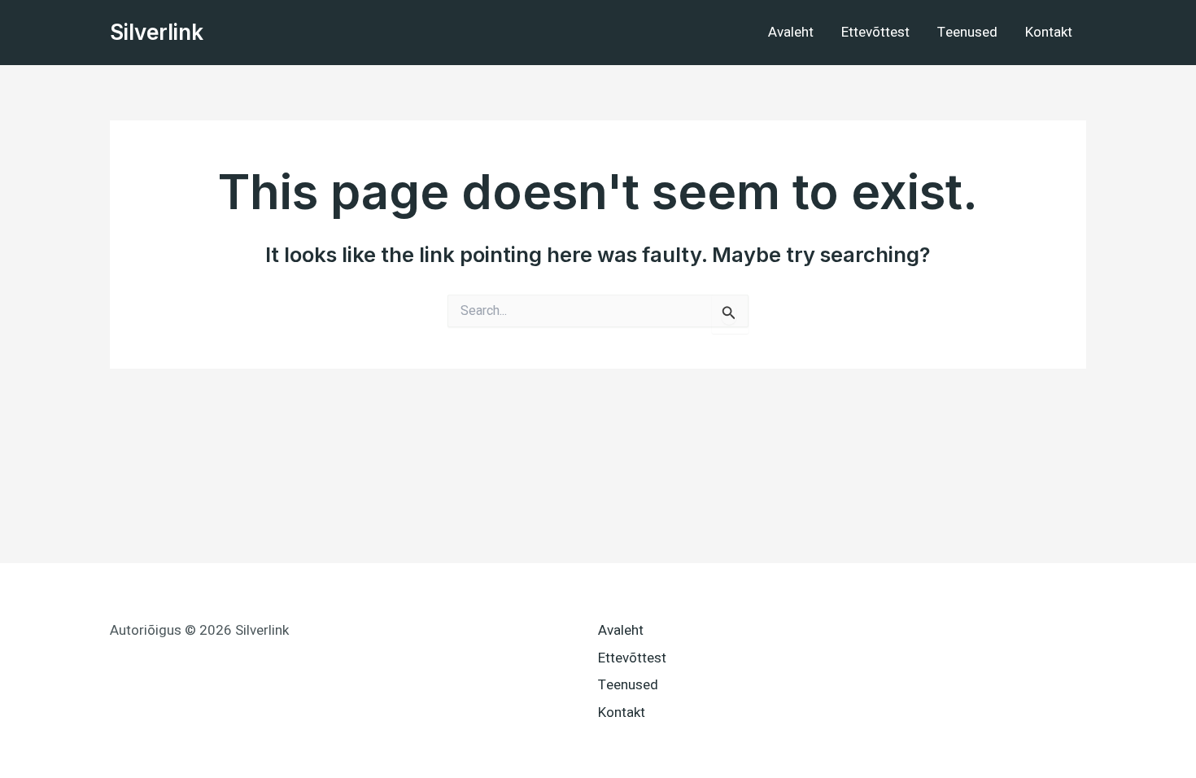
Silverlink (156, 32)
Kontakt (1048, 32)
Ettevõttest (875, 32)
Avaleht (791, 32)
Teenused (967, 32)
